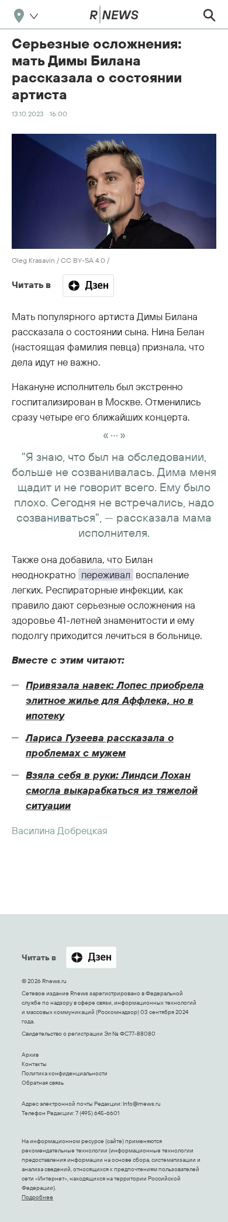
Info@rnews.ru (142, 1104)
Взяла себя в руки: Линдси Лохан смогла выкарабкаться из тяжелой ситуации (112, 790)
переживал (105, 574)
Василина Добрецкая (60, 830)
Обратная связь (43, 1082)
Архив (30, 1054)
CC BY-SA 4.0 (83, 260)
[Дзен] (88, 285)
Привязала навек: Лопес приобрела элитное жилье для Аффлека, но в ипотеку (115, 700)
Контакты (34, 1064)
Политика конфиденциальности (65, 1073)
